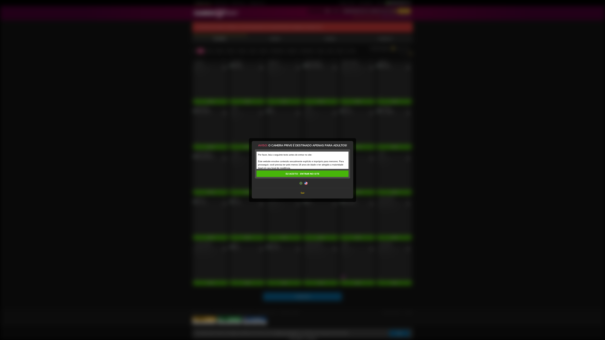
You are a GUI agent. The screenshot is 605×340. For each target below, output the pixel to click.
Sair (303, 193)
